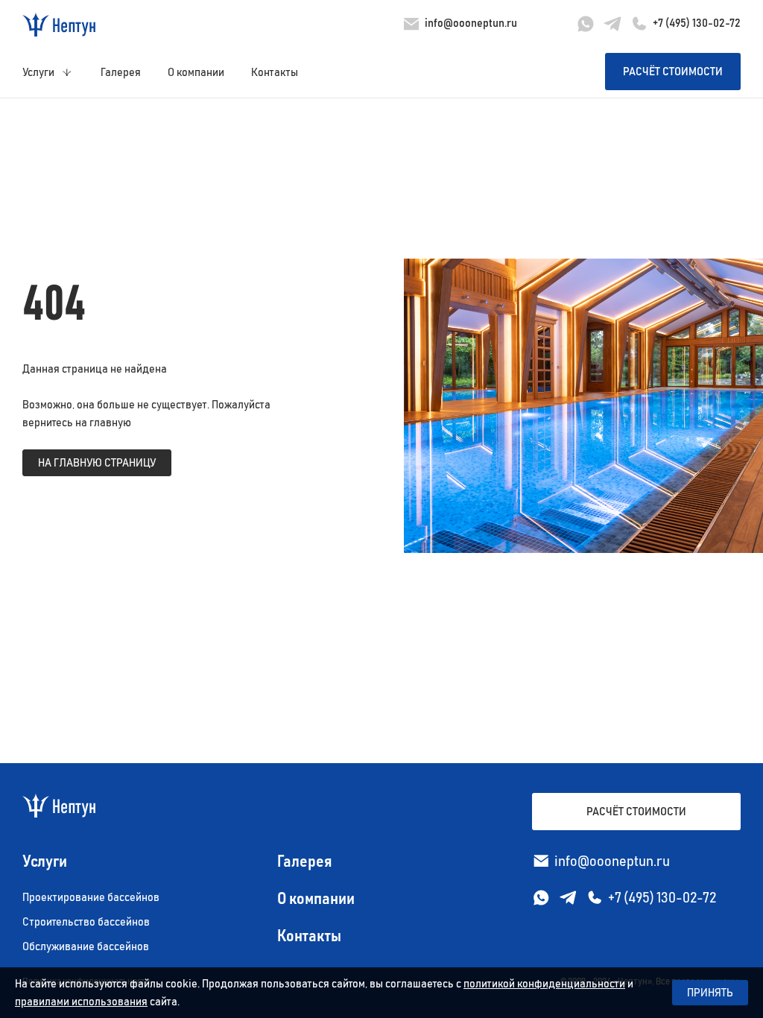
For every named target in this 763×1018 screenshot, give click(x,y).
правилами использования (81, 1002)
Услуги (38, 72)
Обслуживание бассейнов (85, 946)
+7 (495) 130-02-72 (697, 23)
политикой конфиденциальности (544, 984)
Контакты (274, 72)
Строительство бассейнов (86, 922)
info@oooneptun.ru (471, 23)
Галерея (121, 72)
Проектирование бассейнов (90, 897)
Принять (710, 993)
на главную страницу (97, 463)
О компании (196, 72)
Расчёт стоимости (673, 72)
